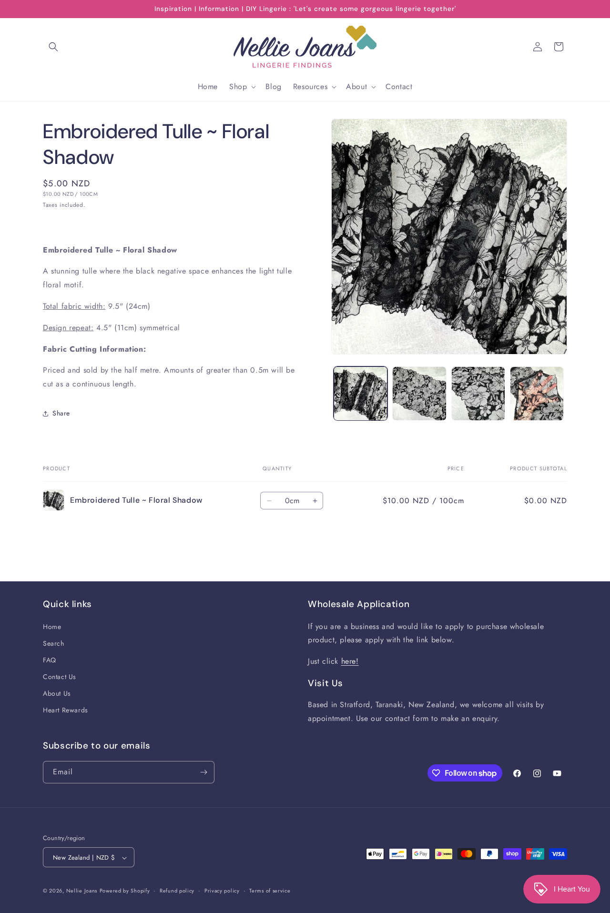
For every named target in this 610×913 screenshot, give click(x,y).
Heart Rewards (65, 710)
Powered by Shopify (125, 891)
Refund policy (177, 890)
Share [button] (61, 413)
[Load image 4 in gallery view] (537, 393)
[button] (53, 46)
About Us (57, 694)
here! (350, 661)
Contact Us (59, 676)
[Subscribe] (203, 772)
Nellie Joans (81, 891)
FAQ (49, 660)
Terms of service (269, 890)
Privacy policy (222, 890)
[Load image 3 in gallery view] (478, 393)
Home (52, 626)
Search (53, 643)
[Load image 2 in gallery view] (419, 393)
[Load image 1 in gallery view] (360, 393)
